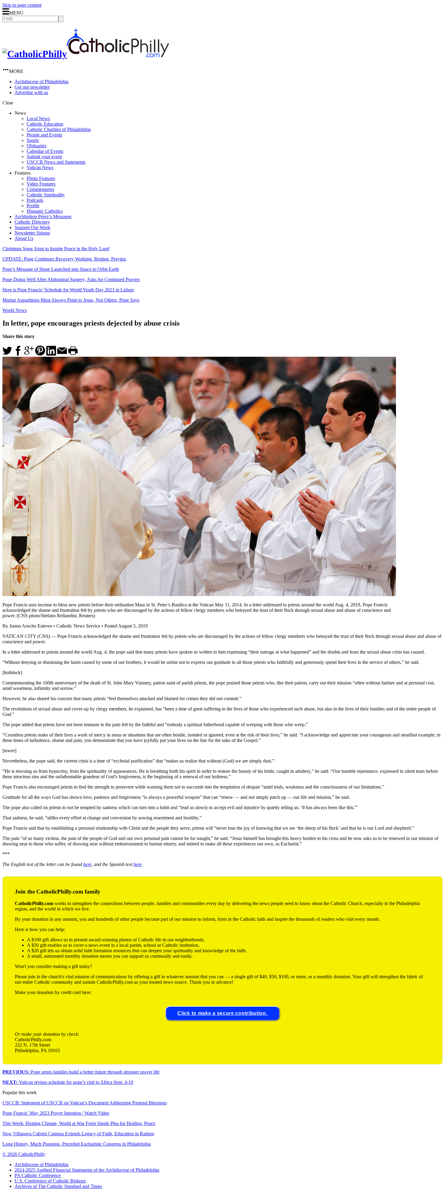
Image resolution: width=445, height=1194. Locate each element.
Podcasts (35, 200)
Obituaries (36, 145)
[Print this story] (73, 353)
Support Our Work (32, 227)
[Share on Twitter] (7, 353)
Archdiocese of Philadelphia (41, 81)
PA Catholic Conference (38, 1175)
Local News (38, 118)
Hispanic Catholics (45, 211)
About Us (24, 238)
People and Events (44, 134)
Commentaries (40, 189)
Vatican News (40, 167)
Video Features (41, 183)
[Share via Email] (62, 353)
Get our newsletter (32, 87)
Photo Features (41, 178)
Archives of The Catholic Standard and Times (58, 1186)
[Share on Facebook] (18, 353)
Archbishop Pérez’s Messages (43, 216)
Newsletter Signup (32, 232)
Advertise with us (31, 92)
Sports (33, 140)
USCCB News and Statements (56, 162)
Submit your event (44, 156)
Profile (33, 205)
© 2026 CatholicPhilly (23, 1154)
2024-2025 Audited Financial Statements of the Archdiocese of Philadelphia (87, 1170)
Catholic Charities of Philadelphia (59, 129)
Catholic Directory (32, 222)
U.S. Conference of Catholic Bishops (50, 1180)
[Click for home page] (85, 53)
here (87, 864)
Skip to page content (21, 5)
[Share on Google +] (29, 353)
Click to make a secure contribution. (222, 1013)
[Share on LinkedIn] (51, 353)
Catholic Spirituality (46, 194)
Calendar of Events (45, 151)
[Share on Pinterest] (40, 353)
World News (14, 310)
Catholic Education (45, 123)
